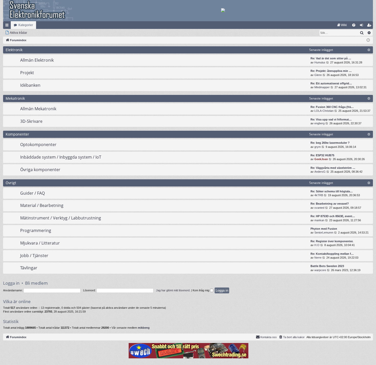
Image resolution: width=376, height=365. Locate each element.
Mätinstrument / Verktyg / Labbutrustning (60, 218)
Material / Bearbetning (41, 205)
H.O (316, 245)
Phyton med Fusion (324, 228)
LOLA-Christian (324, 110)
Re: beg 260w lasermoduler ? (330, 142)
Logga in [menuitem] (362, 26)
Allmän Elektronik (37, 60)
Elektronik (14, 49)
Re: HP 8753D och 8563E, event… (333, 216)
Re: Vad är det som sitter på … (331, 58)
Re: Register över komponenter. (332, 241)
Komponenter (17, 134)
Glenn (318, 74)
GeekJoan (321, 159)
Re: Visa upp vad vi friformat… (331, 119)
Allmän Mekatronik (38, 109)
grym (317, 146)
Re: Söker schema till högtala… (332, 191)
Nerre (318, 257)
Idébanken (30, 85)
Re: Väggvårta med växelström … (333, 167)
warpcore (320, 270)
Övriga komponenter (40, 169)
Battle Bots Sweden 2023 (327, 266)
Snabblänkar (8, 26)
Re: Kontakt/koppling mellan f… (332, 253)
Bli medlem (36, 283)
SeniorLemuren (323, 232)
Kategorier (25, 25)
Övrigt (11, 182)
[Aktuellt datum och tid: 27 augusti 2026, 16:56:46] (368, 40)
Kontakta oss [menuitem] (268, 337)
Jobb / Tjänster (34, 255)
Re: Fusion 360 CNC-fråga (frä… (332, 106)
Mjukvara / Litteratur (40, 243)
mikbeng (144, 327)
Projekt (27, 72)
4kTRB (318, 195)
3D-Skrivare (31, 121)
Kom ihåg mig (201, 290)
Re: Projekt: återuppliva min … (331, 70)
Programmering (35, 230)
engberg (319, 123)
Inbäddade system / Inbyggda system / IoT (60, 157)
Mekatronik (15, 98)
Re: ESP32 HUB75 (322, 155)
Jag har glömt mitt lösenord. (173, 290)
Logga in (11, 283)
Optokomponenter (38, 144)
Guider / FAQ (32, 193)
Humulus (319, 62)
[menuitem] (342, 25)
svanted (319, 207)
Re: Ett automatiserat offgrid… (331, 83)
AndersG (320, 171)
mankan (319, 220)
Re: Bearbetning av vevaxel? (330, 203)
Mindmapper (322, 87)
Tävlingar (28, 268)
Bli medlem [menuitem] (370, 26)
